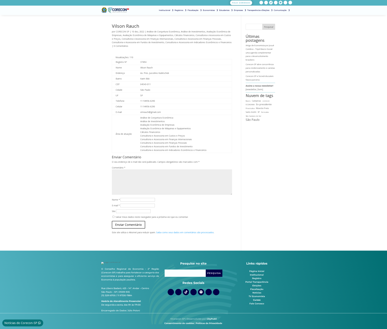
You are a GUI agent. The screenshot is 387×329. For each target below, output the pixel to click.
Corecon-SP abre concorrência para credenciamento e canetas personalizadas (260, 68)
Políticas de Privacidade (209, 323)
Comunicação (280, 10)
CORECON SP (122, 31)
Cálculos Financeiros (184, 35)
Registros (179, 10)
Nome (116, 199)
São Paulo (253, 120)
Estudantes (224, 10)
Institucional (164, 10)
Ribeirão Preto (262, 108)
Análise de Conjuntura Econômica (163, 31)
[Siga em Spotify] (280, 2)
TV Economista (257, 296)
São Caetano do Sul (253, 116)
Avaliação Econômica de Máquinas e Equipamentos (148, 35)
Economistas (209, 10)
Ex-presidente (264, 104)
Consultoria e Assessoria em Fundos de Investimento (138, 42)
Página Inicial (256, 271)
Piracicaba (250, 108)
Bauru (248, 101)
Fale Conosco (256, 303)
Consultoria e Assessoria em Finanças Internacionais (147, 38)
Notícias (256, 292)
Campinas (256, 100)
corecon (266, 101)
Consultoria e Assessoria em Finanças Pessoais (197, 38)
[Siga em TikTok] (271, 2)
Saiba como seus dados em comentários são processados (185, 232)
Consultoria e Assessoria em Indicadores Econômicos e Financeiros (198, 42)
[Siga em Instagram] (266, 2)
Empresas (238, 10)
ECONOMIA (250, 104)
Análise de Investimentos (193, 31)
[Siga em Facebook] (261, 2)
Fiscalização (193, 10)
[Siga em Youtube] (276, 2)
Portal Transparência (256, 282)
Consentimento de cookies (179, 323)
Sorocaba (265, 112)
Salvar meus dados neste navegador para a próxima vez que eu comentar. (151, 216)
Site (113, 211)
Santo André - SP (253, 112)
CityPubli (212, 318)
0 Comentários (121, 45)
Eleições (256, 285)
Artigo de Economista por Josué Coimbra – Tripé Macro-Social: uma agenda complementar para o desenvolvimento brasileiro (260, 52)
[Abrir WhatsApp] (379, 321)
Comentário (118, 167)
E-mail (116, 205)
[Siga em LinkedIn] (285, 2)
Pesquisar (268, 26)
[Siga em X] (290, 2)
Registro (256, 278)
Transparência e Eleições (258, 10)
